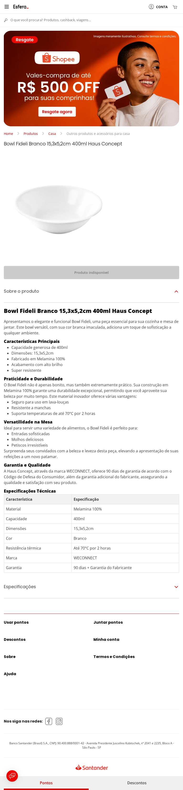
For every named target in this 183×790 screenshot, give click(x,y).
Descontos (137, 782)
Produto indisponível (91, 272)
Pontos (46, 782)
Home (8, 133)
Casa (52, 133)
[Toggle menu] (7, 7)
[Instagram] (59, 721)
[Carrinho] (176, 7)
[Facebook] (49, 721)
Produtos (31, 133)
